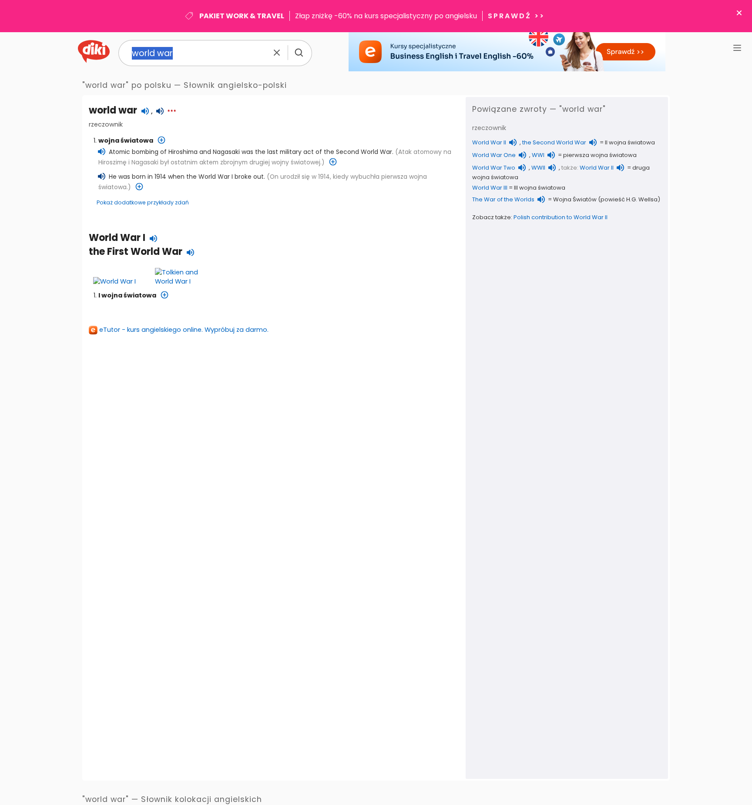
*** (171, 112)
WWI (538, 155)
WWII (538, 168)
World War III (489, 188)
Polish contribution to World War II (561, 217)
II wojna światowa (630, 142)
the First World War (135, 251)
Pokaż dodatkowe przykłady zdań (143, 202)
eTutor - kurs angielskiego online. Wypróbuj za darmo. (184, 329)
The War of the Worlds (503, 199)
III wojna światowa (539, 188)
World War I (117, 237)
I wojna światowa (127, 295)
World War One (494, 155)
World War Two (493, 168)
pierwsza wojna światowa (600, 155)
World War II (489, 142)
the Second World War (554, 142)
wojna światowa (125, 140)
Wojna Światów (575, 199)
